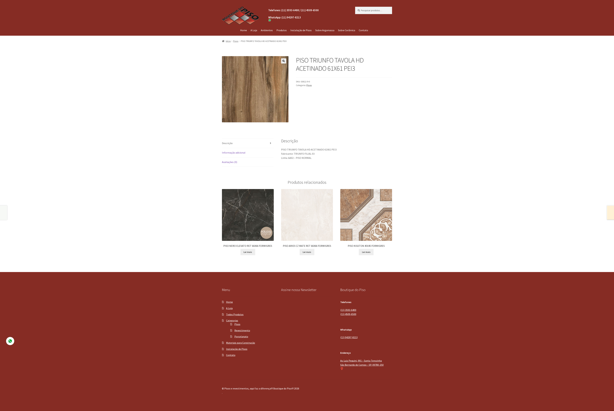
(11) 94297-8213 (349, 337)
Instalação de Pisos (301, 30)
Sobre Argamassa (324, 30)
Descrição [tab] (227, 143)
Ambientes (267, 30)
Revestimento (242, 330)
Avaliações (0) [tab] (229, 162)
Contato (363, 30)
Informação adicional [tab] (233, 152)
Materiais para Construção (240, 342)
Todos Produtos (235, 314)
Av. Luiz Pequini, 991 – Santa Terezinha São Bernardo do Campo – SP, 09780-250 (362, 362)
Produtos (281, 30)
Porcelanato (241, 336)
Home (243, 30)
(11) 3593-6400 (348, 310)
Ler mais (248, 252)
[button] (283, 60)
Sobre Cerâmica (346, 30)
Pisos (235, 41)
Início (228, 41)
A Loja (254, 30)
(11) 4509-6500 (348, 314)
